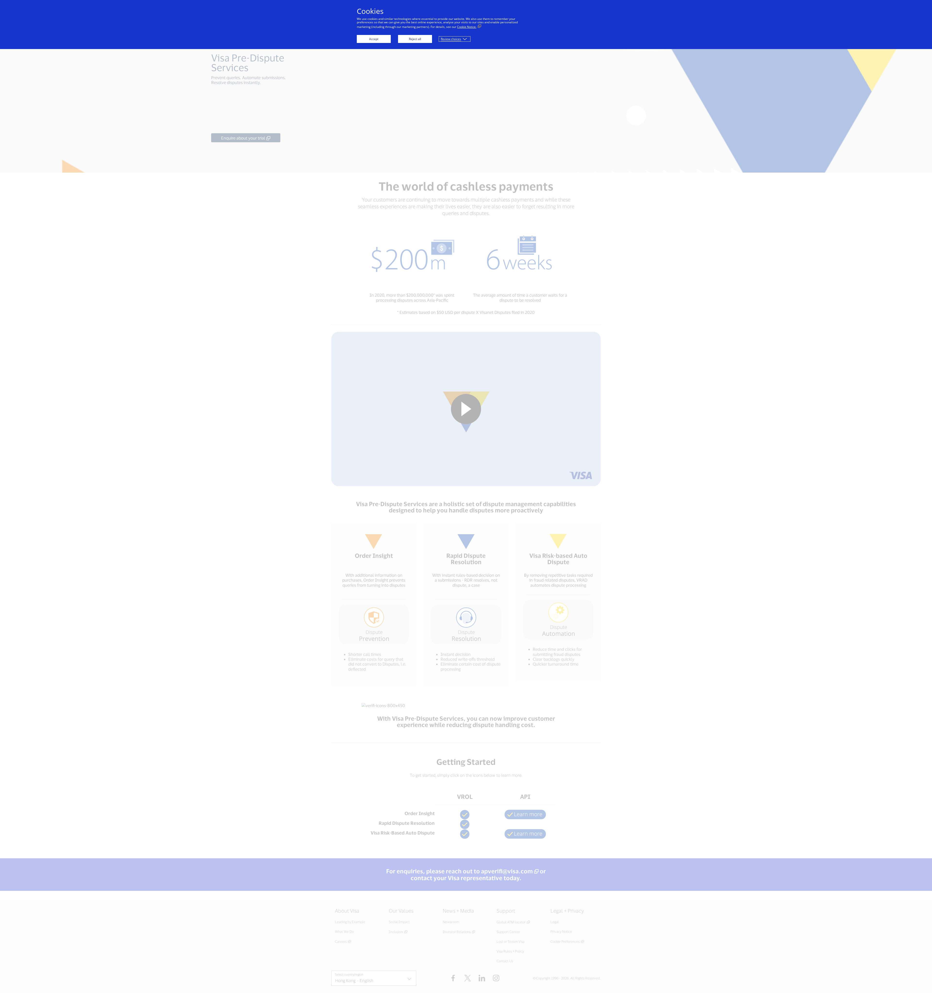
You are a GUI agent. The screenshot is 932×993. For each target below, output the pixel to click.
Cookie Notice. (466, 27)
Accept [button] (373, 39)
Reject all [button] (415, 39)
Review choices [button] (451, 39)
